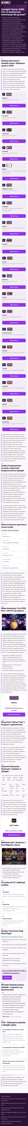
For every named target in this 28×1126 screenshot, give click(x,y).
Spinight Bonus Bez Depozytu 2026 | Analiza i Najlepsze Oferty (13, 1109)
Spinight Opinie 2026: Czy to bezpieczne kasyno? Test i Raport (14, 1099)
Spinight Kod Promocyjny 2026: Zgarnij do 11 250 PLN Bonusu (13, 1118)
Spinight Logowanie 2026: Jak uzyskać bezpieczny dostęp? (11, 1122)
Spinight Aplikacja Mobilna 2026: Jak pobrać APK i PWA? (13, 1104)
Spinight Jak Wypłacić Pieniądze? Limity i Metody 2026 (13, 1113)
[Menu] (26, 2)
